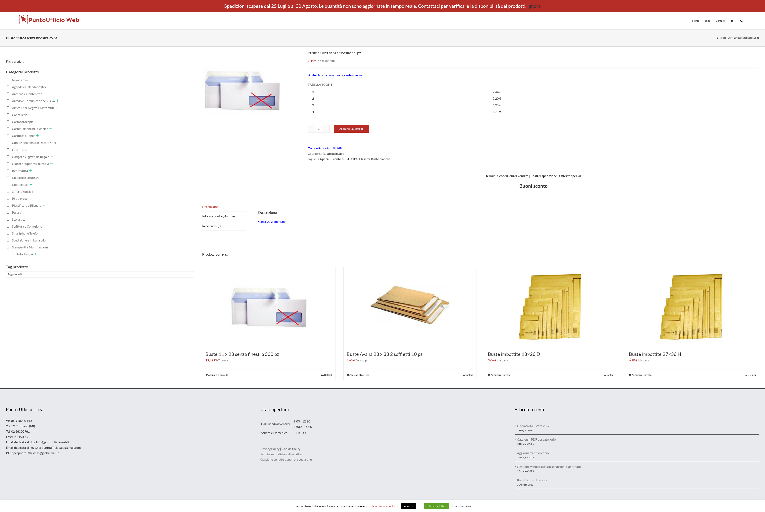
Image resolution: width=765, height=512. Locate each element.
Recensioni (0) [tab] (212, 226)
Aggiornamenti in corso (533, 453)
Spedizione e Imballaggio (29, 240)
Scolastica (19, 219)
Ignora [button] (534, 6)
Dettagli (328, 374)
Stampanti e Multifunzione (30, 247)
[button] (741, 20)
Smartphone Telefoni (26, 233)
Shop (723, 37)
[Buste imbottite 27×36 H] (692, 307)
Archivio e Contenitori (27, 94)
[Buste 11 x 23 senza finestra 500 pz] (268, 307)
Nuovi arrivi (20, 80)
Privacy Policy (270, 449)
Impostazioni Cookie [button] (383, 506)
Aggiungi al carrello (351, 128)
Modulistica (20, 184)
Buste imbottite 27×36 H (655, 354)
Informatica (20, 170)
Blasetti (364, 159)
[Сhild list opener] (49, 87)
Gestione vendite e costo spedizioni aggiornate (549, 466)
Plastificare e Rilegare (26, 205)
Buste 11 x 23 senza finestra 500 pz (242, 354)
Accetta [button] (408, 506)
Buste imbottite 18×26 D (514, 354)
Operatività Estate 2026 (533, 426)
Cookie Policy (291, 449)
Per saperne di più (460, 506)
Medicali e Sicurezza (25, 177)
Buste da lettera (333, 153)
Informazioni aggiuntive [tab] (218, 216)
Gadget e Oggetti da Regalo (30, 157)
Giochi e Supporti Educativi (30, 163)
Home (717, 37)
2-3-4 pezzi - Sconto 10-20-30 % (336, 159)
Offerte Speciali (22, 191)
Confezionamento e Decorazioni (34, 142)
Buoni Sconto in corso (532, 480)
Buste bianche (380, 159)
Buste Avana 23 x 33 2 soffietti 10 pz (385, 354)
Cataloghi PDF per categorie (536, 439)
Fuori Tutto (19, 149)
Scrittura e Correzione (27, 226)
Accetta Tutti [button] (436, 506)
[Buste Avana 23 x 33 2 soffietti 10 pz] (410, 307)
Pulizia (16, 212)
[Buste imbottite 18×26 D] (551, 307)
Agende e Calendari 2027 (29, 87)
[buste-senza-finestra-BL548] (252, 90)
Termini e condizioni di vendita (281, 454)
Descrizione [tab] (210, 206)
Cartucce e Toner (23, 135)
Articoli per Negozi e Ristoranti (33, 108)
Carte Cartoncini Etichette (30, 128)
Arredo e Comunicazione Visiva (33, 101)
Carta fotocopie (22, 122)
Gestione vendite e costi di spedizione (286, 459)
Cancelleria (19, 115)
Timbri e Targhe (22, 254)
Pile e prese (19, 198)
